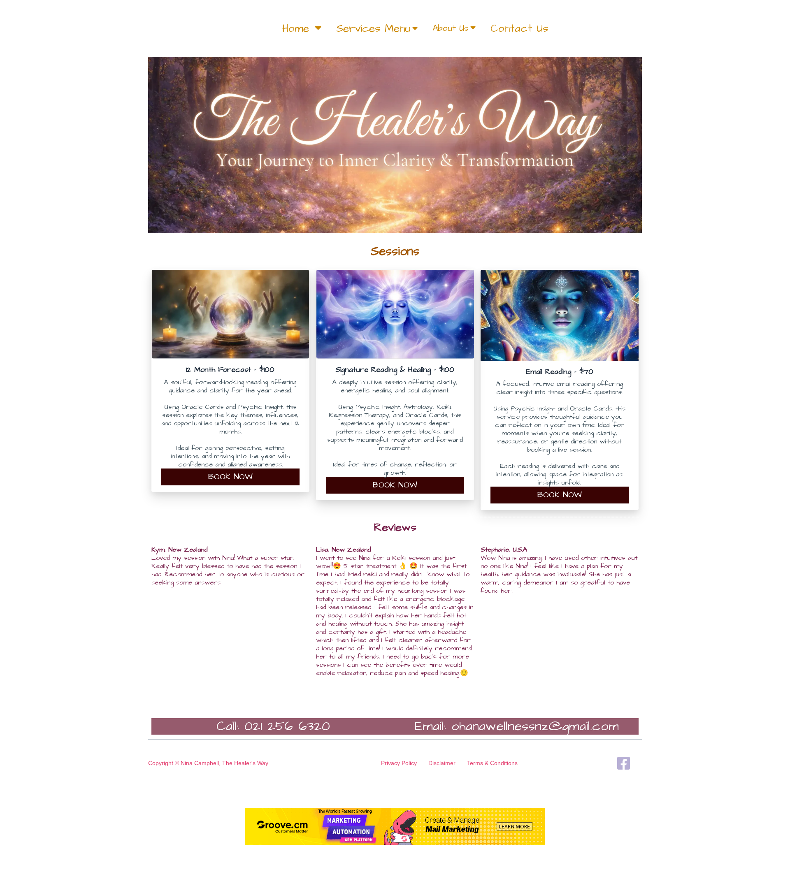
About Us (450, 28)
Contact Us (519, 28)
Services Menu (373, 28)
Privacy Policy (399, 763)
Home (297, 28)
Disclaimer (441, 763)
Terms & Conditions (492, 763)
